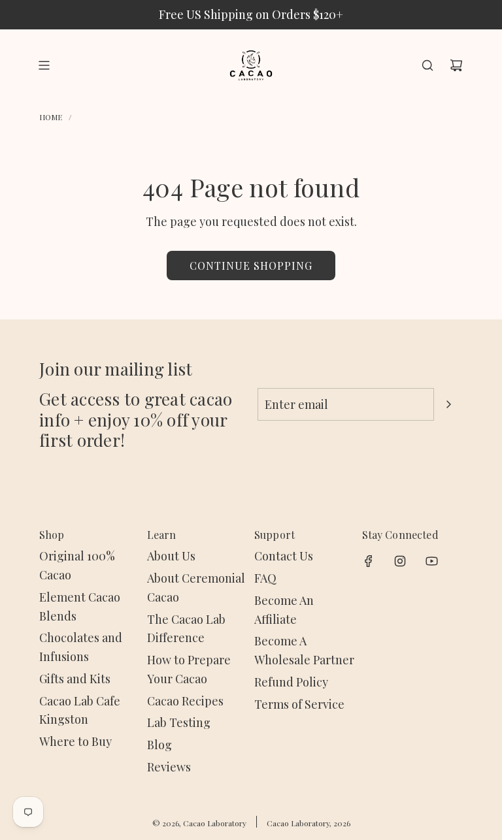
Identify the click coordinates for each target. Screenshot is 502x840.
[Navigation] (43, 65)
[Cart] (456, 65)
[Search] (427, 65)
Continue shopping (251, 265)
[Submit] (448, 404)
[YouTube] (431, 561)
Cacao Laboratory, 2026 (308, 823)
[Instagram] (400, 561)
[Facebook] (368, 561)
